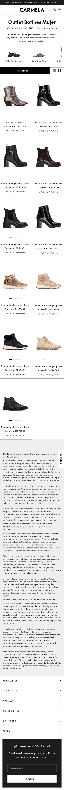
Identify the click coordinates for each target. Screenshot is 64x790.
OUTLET (29, 28)
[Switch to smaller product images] (59, 70)
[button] (10, 298)
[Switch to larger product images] (54, 70)
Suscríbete (32, 778)
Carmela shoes (14, 28)
